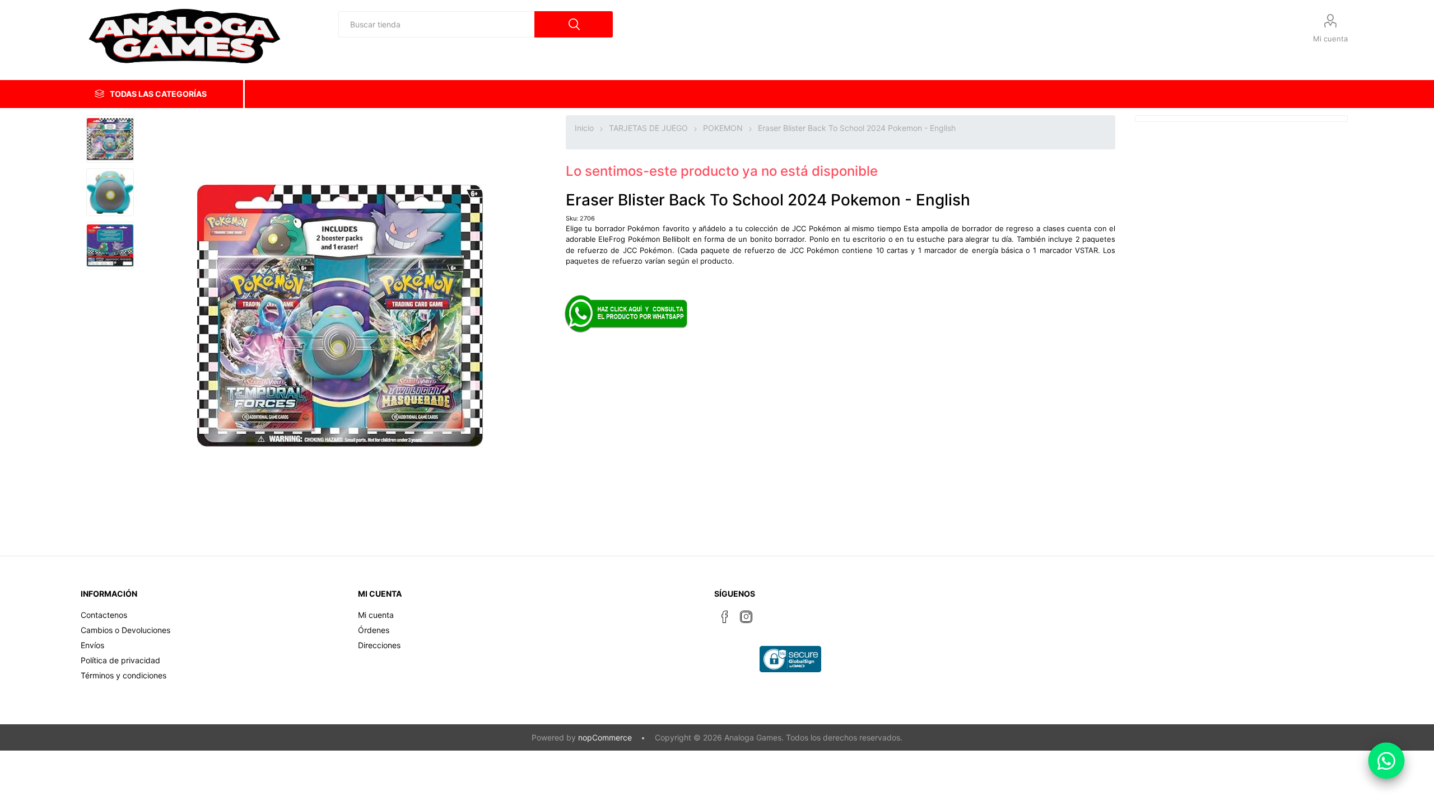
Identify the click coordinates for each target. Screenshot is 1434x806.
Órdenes (373, 630)
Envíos (92, 645)
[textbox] (436, 24)
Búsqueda (573, 24)
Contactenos (104, 615)
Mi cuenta (1330, 38)
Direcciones (379, 645)
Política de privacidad (120, 660)
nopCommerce (605, 737)
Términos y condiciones (123, 675)
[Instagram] (746, 617)
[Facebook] (725, 617)
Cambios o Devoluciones (125, 630)
